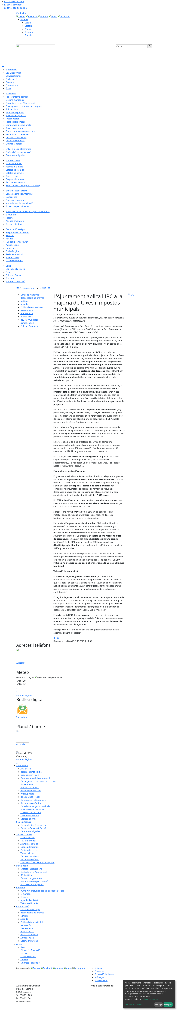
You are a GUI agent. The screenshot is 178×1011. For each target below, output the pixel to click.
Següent (28, 695)
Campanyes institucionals (33, 800)
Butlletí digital (27, 316)
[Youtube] (43, 16)
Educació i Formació (30, 950)
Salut (22, 947)
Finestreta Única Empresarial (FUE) (37, 862)
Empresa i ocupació (30, 962)
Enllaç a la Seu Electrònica (33, 825)
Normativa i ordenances (32, 809)
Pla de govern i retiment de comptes (38, 781)
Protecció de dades (104, 974)
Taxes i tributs (27, 853)
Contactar (21, 13)
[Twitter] (21, 16)
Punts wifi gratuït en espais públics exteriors (42, 890)
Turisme (24, 959)
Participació (22, 865)
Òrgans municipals (29, 775)
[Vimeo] (53, 16)
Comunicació (28, 288)
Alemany (29, 32)
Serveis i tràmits (24, 834)
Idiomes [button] (24, 19)
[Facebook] (32, 16)
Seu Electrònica (23, 821)
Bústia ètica (26, 875)
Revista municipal (29, 319)
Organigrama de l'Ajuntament (35, 778)
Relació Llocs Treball (30, 796)
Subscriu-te (21, 717)
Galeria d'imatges (29, 326)
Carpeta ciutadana (29, 856)
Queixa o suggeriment (31, 878)
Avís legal (99, 977)
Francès (28, 35)
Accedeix (20, 662)
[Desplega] (37, 288)
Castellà (28, 25)
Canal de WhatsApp (30, 294)
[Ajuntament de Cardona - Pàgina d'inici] (35, 53)
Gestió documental (29, 815)
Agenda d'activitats (29, 900)
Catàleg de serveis (29, 850)
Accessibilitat (101, 980)
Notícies (46, 287)
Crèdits (98, 968)
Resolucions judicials (30, 790)
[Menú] (3, 66)
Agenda (24, 304)
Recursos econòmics (30, 803)
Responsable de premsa (32, 297)
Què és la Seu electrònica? (33, 828)
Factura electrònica (29, 859)
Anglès (28, 29)
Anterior (20, 695)
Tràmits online (27, 837)
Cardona (20, 887)
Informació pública (29, 787)
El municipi (25, 893)
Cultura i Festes (28, 956)
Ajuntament (22, 765)
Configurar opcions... (134, 1004)
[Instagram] (64, 16)
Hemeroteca (26, 313)
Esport (23, 953)
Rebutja (158, 1004)
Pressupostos (27, 793)
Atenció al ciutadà (29, 843)
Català (28, 22)
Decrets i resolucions (30, 812)
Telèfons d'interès (29, 903)
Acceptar (168, 1004)
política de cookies (150, 999)
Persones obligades (30, 831)
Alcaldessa (25, 768)
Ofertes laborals (28, 818)
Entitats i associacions (31, 868)
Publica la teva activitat (31, 307)
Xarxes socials (27, 322)
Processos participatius (32, 884)
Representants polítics (31, 771)
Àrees (19, 944)
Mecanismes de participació (34, 881)
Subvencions (26, 784)
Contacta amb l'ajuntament (33, 872)
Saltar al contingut (13, 4)
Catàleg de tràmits (29, 846)
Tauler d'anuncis (28, 840)
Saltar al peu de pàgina (15, 7)
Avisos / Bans (26, 310)
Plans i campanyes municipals (35, 806)
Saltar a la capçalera (14, 1)
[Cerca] (150, 46)
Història (24, 897)
